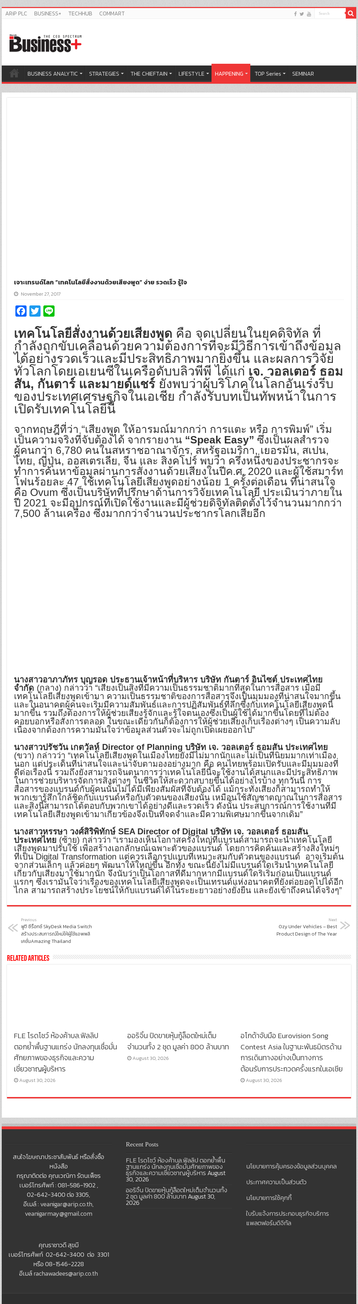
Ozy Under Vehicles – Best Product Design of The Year (307, 927)
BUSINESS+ (47, 13)
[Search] (351, 13)
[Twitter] (302, 13)
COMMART (112, 13)
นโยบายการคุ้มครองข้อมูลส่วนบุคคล (291, 1166)
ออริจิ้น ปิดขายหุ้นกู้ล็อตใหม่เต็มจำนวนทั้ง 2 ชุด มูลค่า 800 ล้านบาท (178, 1041)
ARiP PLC (16, 13)
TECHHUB (80, 13)
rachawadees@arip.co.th (66, 1273)
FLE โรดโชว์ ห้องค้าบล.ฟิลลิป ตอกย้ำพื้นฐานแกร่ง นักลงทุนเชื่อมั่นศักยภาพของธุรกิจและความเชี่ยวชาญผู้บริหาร (65, 1052)
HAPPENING (229, 73)
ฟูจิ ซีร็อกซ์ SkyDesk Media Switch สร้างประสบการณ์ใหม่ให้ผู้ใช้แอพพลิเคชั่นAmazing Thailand (56, 931)
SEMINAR (303, 73)
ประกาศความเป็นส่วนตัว (276, 1182)
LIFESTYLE (192, 73)
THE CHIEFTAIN (148, 73)
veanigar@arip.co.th (66, 1204)
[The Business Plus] (45, 42)
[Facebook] (295, 13)
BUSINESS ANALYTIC (53, 73)
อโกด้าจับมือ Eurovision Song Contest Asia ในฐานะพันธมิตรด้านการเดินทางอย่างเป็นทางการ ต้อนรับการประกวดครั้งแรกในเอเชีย (292, 1052)
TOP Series (268, 73)
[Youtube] (309, 13)
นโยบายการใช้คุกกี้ (269, 1197)
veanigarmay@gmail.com (58, 1213)
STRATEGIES (104, 73)
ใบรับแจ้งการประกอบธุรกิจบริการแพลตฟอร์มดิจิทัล (287, 1218)
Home (14, 72)
